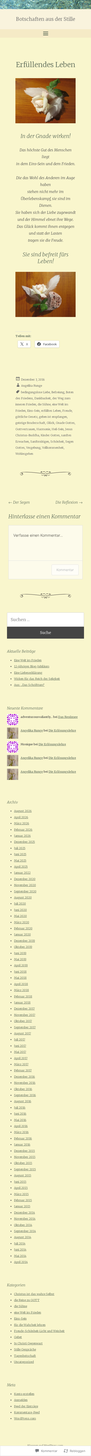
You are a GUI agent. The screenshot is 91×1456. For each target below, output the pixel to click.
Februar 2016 (23, 1138)
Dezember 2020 (24, 879)
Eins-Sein (33, 410)
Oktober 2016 (23, 1089)
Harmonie (43, 429)
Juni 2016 (20, 1113)
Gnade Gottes (65, 423)
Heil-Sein (58, 429)
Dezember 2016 (24, 1076)
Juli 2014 (19, 1243)
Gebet (18, 1337)
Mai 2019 (20, 959)
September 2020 (25, 891)
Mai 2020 (20, 916)
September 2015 (25, 1169)
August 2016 (22, 1101)
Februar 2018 (23, 996)
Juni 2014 (20, 1249)
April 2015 (21, 1188)
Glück (50, 423)
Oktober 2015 (23, 1163)
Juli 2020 (20, 903)
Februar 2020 (23, 928)
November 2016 (24, 1083)
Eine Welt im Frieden (28, 660)
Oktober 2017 (23, 1021)
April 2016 (21, 1126)
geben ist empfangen (53, 417)
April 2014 (21, 1262)
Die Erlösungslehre (62, 730)
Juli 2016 (19, 1107)
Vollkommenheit (53, 447)
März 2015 (21, 1194)
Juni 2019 (20, 953)
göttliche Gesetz (26, 417)
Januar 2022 (22, 872)
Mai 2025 (20, 860)
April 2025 (21, 866)
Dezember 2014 (24, 1212)
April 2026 (21, 817)
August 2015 (22, 1175)
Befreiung (57, 392)
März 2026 (21, 823)
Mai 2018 (20, 977)
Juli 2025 (19, 848)
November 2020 (25, 885)
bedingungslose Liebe (35, 392)
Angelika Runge (31, 385)
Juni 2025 (20, 854)
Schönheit (57, 441)
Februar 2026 (23, 829)
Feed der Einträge (26, 1406)
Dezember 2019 (24, 941)
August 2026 (23, 811)
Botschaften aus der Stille (45, 19)
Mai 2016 (20, 1120)
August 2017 (22, 1033)
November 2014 (24, 1218)
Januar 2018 (22, 1002)
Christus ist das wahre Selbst (34, 1294)
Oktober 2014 (23, 1225)
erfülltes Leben (51, 410)
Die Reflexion (69, 502)
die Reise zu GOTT (26, 1300)
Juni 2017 (20, 1046)
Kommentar (65, 570)
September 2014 (25, 1231)
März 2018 (21, 990)
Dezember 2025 (24, 842)
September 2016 (25, 1095)
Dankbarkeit (42, 398)
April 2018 (21, 984)
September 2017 (25, 1027)
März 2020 (21, 922)
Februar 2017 (23, 1070)
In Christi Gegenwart (28, 1343)
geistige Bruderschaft (30, 423)
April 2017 (21, 1058)
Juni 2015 (20, 1181)
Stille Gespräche (25, 1349)
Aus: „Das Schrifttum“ (29, 685)
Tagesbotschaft (25, 1356)
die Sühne (44, 404)
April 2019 (21, 965)
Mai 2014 (20, 1256)
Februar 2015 (23, 1200)
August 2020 (23, 897)
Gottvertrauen (25, 429)
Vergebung (33, 447)
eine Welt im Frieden (27, 1312)
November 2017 (24, 1015)
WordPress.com (25, 1418)
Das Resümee (68, 717)
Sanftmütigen (39, 441)
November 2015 (24, 1157)
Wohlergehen (24, 453)
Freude (67, 410)
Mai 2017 (20, 1052)
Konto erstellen (24, 1394)
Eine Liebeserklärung (28, 672)
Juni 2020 (20, 910)
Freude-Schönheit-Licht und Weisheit (39, 1331)
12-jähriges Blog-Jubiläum (31, 666)
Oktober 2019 (23, 947)
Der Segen (19, 502)
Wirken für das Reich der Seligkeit (37, 679)
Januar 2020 (22, 934)
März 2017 (21, 1064)
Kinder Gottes (50, 435)
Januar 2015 (22, 1206)
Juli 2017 (19, 1039)
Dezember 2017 (24, 1008)
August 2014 (22, 1237)
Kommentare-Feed (27, 1412)
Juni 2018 (20, 971)
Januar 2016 (22, 1144)
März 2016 (21, 1132)
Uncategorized (24, 1362)
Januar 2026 (22, 835)
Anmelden (21, 1400)
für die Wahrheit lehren (30, 1325)
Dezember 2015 (24, 1151)
